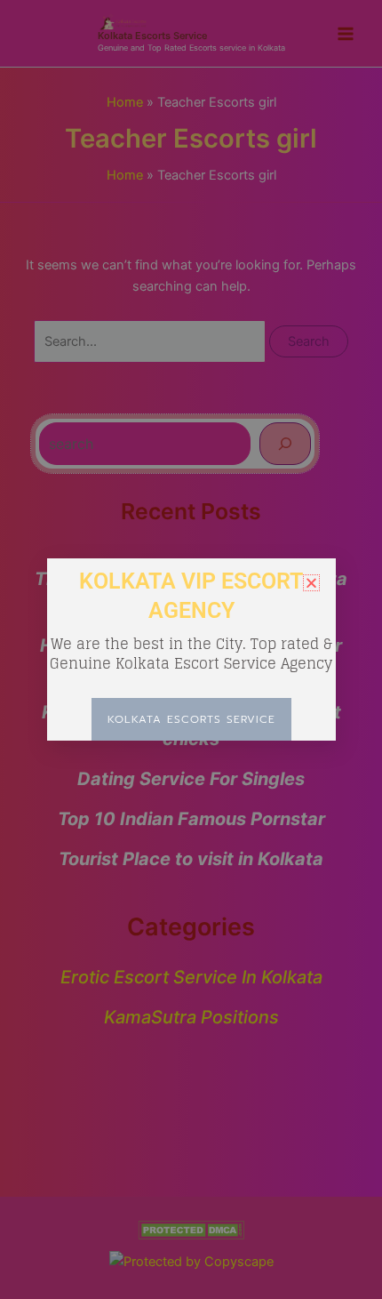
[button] (311, 582)
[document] (191, 649)
